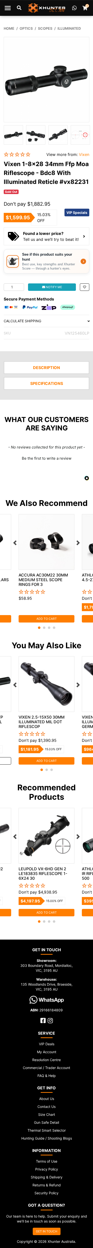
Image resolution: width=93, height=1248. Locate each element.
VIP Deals (46, 1044)
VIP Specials (76, 212)
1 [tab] (39, 627)
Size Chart (46, 1114)
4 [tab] (54, 627)
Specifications (46, 383)
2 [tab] (44, 627)
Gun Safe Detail (46, 1122)
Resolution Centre (46, 1060)
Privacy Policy (46, 1169)
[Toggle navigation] (8, 8)
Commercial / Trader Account (46, 1068)
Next (78, 543)
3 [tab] (49, 627)
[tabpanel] (46, 568)
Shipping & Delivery (46, 1177)
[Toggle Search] (19, 8)
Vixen (84, 154)
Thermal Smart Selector (47, 1130)
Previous (15, 543)
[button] (21, 154)
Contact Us (46, 1106)
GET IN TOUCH (46, 1231)
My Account (46, 1052)
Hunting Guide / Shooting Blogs (46, 1138)
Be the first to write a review (46, 458)
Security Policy (46, 1193)
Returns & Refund (46, 1185)
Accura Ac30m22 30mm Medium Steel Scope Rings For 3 (43, 580)
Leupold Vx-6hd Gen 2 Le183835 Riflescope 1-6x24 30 (43, 873)
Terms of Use (46, 1161)
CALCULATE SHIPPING (22, 321)
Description (46, 367)
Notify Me (53, 287)
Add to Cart (46, 619)
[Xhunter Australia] (46, 8)
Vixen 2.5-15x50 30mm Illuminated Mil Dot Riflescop (41, 722)
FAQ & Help (46, 1075)
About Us (46, 1099)
